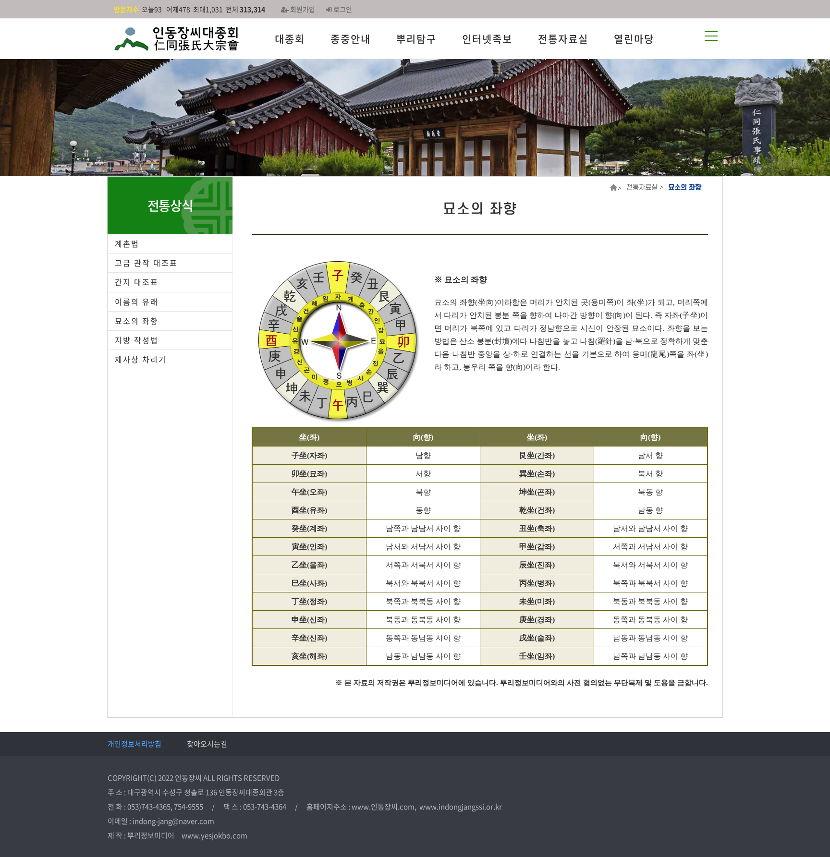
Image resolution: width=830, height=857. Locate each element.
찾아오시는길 (207, 743)
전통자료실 (563, 38)
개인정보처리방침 (134, 743)
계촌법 (127, 243)
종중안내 (350, 38)
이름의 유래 (137, 301)
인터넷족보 (487, 38)
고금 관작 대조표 (146, 262)
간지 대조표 (137, 282)
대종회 (290, 38)
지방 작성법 (137, 340)
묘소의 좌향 (137, 320)
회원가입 (302, 9)
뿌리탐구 (416, 38)
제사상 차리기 (141, 359)
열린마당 (634, 38)
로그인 (342, 9)
